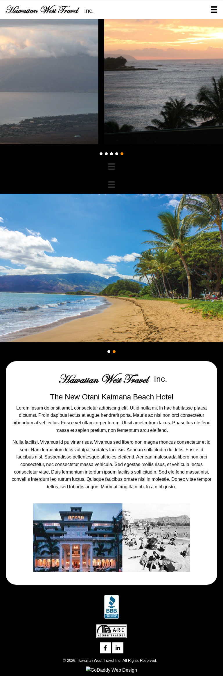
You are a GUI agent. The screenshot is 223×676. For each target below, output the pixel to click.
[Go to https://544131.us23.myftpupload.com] (48, 9)
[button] (101, 153)
